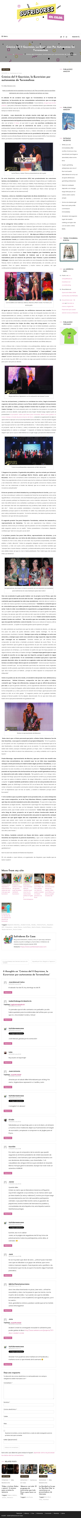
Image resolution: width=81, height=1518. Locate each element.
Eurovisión (48, 1513)
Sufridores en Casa (16, 73)
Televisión (19, 1513)
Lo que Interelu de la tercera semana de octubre (15, 962)
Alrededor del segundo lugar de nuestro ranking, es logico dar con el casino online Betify (69, 222)
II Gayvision (8, 927)
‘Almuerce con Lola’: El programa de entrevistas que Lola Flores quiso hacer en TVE (28, 1490)
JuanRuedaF (16, 1075)
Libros (63, 1513)
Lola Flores (29, 1497)
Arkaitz (33, 925)
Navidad (46, 1499)
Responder (8, 992)
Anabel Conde (25, 925)
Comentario (8, 1383)
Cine (32, 1513)
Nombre (7, 1402)
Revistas (56, 1513)
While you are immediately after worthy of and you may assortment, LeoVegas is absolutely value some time (70, 153)
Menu (6, 36)
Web (5, 1424)
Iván (10, 1052)
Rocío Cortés (17, 929)
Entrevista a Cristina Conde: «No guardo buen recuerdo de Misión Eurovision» (17, 889)
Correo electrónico (10, 1409)
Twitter (6, 1416)
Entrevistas (39, 1513)
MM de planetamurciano (19, 1284)
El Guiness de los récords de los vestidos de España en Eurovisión (6, 917)
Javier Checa (17, 927)
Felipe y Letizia (11, 1495)
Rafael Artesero (47, 927)
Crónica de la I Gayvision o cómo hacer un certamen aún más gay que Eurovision (6, 889)
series (4, 1497)
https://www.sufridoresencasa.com (33, 947)
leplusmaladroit (18, 1004)
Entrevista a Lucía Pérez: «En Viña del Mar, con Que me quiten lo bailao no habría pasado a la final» (39, 891)
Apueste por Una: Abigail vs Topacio (43, 961)
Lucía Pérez (27, 927)
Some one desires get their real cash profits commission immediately (69, 207)
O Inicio (16, 123)
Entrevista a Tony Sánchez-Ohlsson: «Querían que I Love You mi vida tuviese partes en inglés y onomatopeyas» (28, 892)
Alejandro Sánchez (13, 925)
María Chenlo (36, 927)
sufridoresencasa (16, 1028)
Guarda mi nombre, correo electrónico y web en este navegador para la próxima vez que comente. (28, 1434)
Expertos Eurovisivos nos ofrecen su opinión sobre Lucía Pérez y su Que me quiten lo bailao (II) (49, 890)
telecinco (10, 1497)
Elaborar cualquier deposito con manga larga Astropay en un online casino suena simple (69, 191)
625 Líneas (6, 69)
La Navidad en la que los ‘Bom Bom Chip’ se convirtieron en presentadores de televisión (47, 1490)
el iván (11, 1119)
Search (75, 37)
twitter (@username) (10, 1440)
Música (26, 1513)
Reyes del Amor (7, 929)
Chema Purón (41, 925)
